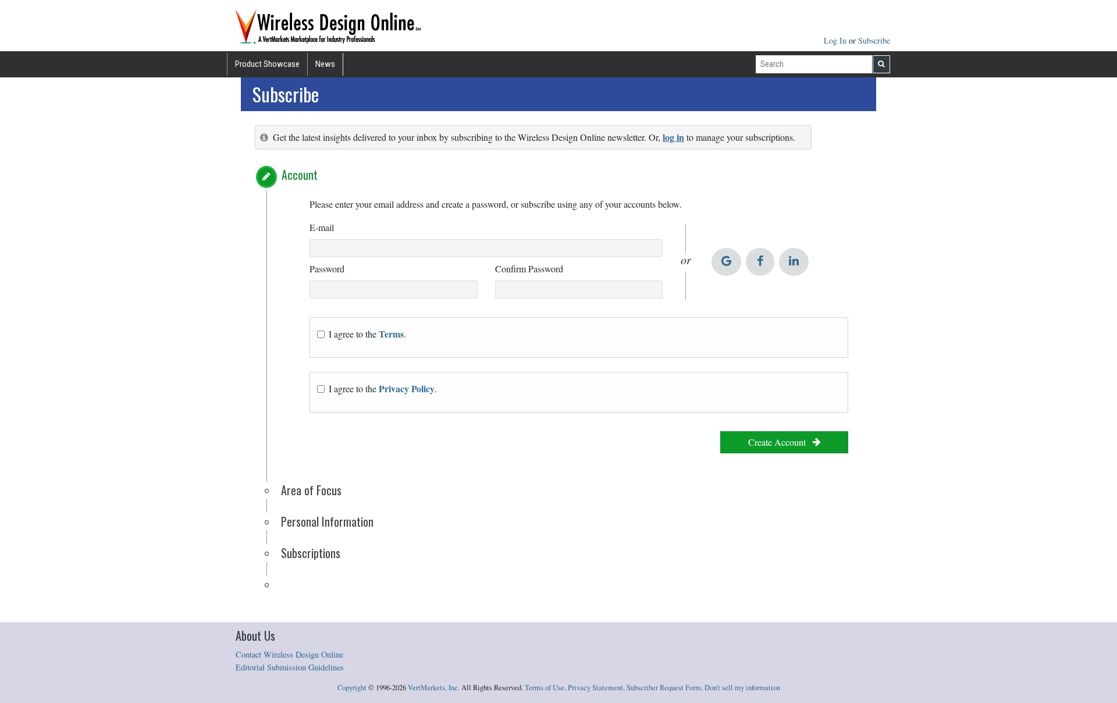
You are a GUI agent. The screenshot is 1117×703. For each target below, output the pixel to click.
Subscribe (874, 40)
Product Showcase (267, 64)
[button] (266, 177)
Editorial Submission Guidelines (290, 667)
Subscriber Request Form (664, 688)
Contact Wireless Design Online (289, 654)
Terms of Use (544, 688)
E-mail (322, 227)
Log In (836, 40)
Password (327, 268)
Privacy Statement (595, 688)
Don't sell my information (742, 688)
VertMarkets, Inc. (434, 688)
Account (300, 174)
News (325, 64)
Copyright (352, 688)
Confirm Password (529, 268)
